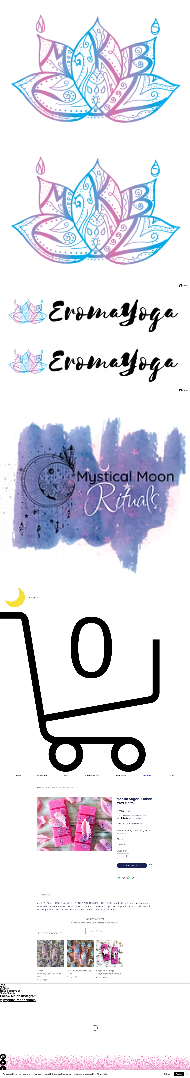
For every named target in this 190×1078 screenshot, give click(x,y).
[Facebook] (95, 1063)
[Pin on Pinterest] (123, 877)
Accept (179, 1074)
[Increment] (127, 856)
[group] (95, 961)
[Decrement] (119, 856)
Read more (121, 833)
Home (40, 787)
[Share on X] (133, 877)
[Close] (186, 1074)
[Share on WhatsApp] (128, 877)
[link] (45, 894)
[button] (95, 692)
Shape (121, 839)
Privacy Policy (102, 1074)
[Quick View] (50, 953)
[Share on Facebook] (118, 877)
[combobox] (135, 844)
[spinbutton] (123, 856)
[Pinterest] (95, 1068)
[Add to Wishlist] (150, 865)
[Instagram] (95, 1057)
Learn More (136, 818)
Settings (167, 1074)
